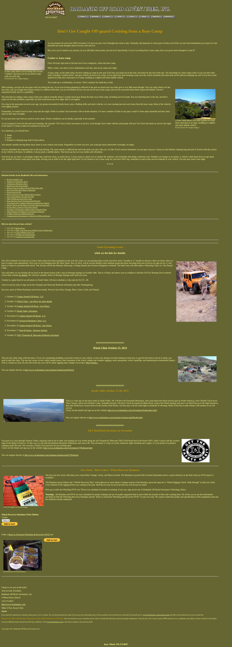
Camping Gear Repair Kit (24, 237)
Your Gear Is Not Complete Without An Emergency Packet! (28, 203)
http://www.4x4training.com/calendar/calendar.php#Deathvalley (116, 417)
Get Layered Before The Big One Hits (20, 197)
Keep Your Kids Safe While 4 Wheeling (21, 190)
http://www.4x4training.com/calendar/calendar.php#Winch (49, 370)
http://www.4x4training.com (13, 604)
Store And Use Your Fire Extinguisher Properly (24, 201)
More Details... (92, 363)
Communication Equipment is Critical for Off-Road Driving (28, 216)
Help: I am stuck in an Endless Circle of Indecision (33, 230)
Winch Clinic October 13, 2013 (110, 347)
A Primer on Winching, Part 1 (17, 184)
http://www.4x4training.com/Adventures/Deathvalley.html (132, 410)
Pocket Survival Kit (14, 192)
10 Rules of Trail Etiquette (25, 235)
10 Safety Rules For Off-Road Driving (20, 214)
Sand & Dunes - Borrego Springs (33, 330)
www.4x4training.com (55, 622)
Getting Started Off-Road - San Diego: (33, 306)
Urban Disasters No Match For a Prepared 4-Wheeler (25, 212)
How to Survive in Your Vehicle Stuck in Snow (24, 195)
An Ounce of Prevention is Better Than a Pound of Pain (27, 210)
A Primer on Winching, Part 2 (17, 182)
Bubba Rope (20, 228)
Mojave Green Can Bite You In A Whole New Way (25, 188)
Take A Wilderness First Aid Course (19, 199)
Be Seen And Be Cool (15, 180)
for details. (23, 275)
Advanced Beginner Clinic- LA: (32, 321)
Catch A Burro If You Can (24, 232)
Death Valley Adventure (27, 311)
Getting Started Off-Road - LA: (30, 296)
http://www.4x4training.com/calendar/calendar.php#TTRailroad (51, 455)
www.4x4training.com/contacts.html (156, 615)
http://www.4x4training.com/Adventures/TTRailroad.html (67, 448)
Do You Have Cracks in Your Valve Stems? (22, 207)
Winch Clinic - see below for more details (34, 301)
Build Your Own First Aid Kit (17, 186)
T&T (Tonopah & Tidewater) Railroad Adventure (38, 335)
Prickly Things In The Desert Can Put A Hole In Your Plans (28, 205)
